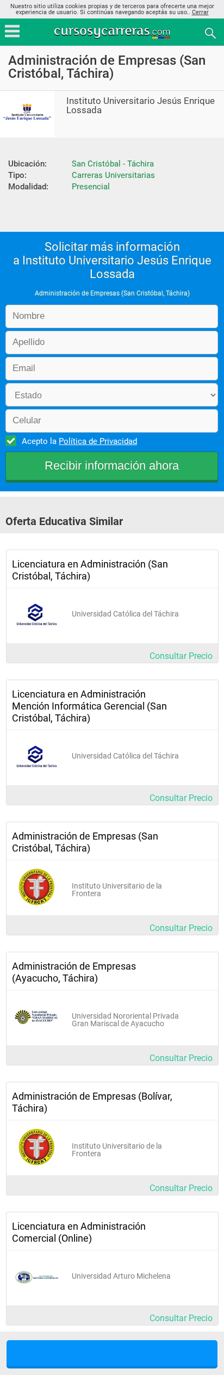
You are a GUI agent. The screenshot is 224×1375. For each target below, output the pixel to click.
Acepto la (79, 441)
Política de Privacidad (98, 441)
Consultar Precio (181, 656)
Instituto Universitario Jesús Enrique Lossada (140, 105)
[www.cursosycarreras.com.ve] (113, 32)
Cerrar (200, 12)
